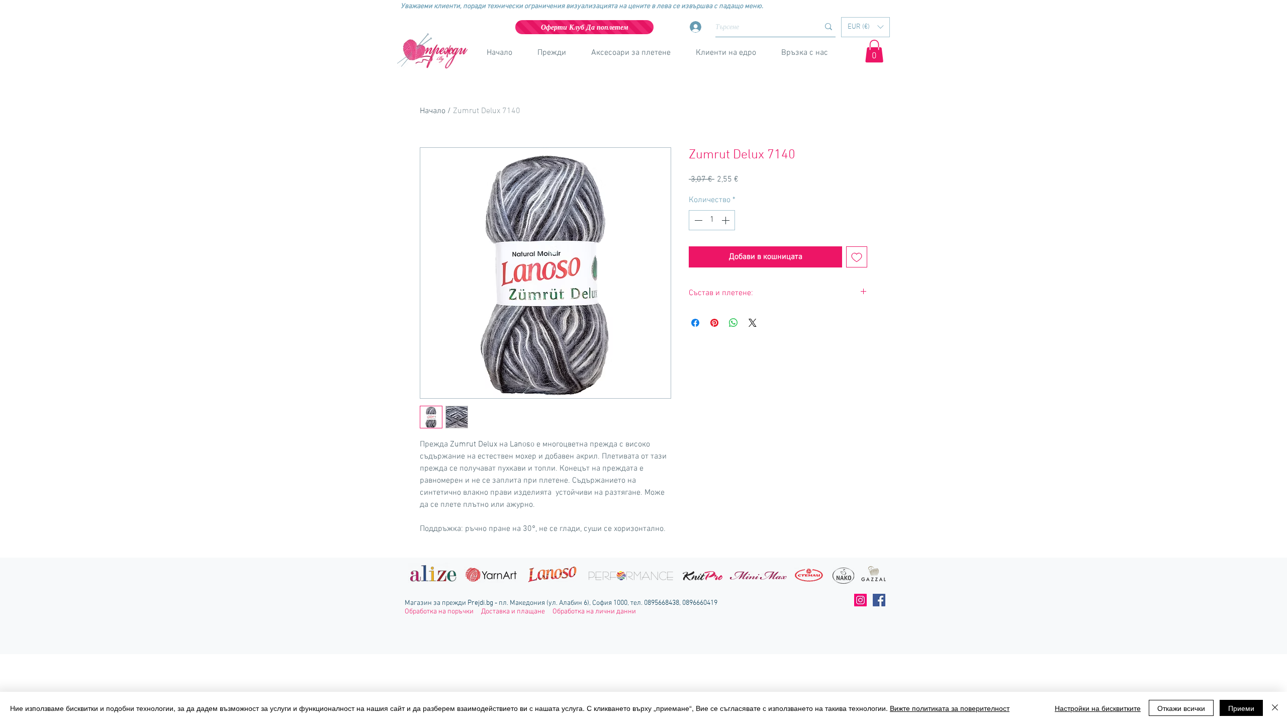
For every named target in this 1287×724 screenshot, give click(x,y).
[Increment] (726, 220)
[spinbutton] (711, 220)
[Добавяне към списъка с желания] (856, 256)
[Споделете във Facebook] (695, 323)
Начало (432, 111)
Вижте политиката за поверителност (949, 708)
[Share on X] (753, 323)
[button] (865, 27)
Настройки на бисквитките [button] (1098, 708)
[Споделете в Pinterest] (714, 323)
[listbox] (865, 27)
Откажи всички (1181, 708)
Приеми (1241, 708)
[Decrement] (697, 220)
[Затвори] (1275, 708)
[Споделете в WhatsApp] (733, 323)
